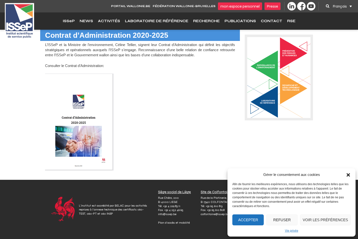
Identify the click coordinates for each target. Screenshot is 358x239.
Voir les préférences (325, 220)
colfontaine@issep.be (215, 214)
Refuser (282, 220)
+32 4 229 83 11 (171, 206)
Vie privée (291, 230)
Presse (272, 6)
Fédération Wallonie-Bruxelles (184, 6)
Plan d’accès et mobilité (174, 222)
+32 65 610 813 (214, 206)
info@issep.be (167, 214)
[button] (348, 174)
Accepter (248, 220)
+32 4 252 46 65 (173, 210)
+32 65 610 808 (216, 210)
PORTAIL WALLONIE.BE (130, 6)
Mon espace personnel (240, 6)
